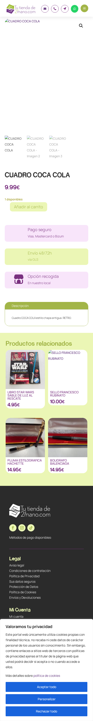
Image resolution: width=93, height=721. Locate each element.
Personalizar (47, 699)
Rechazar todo (46, 711)
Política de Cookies (22, 592)
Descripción (20, 306)
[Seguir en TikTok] (31, 527)
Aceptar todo (46, 687)
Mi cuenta (16, 616)
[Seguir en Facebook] (12, 527)
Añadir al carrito (28, 206)
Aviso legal (16, 565)
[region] (46, 670)
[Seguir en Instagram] (22, 527)
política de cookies (46, 675)
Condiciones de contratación (30, 570)
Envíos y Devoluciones (25, 597)
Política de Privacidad (24, 576)
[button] (81, 26)
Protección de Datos (23, 586)
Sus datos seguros (22, 581)
